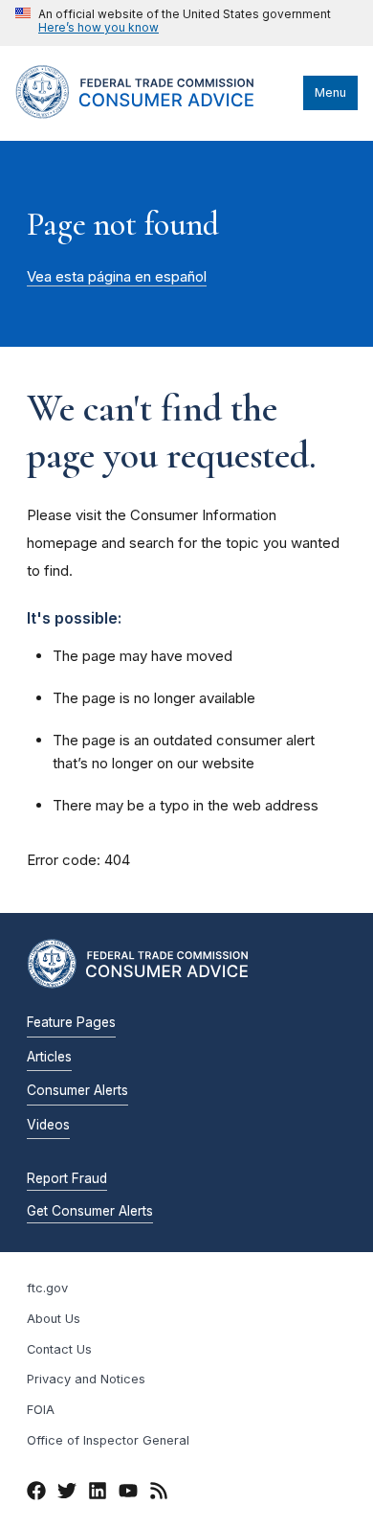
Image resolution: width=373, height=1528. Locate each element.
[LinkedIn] (97, 1493)
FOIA (41, 1410)
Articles (49, 1056)
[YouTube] (128, 1493)
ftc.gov (47, 1288)
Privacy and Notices (86, 1379)
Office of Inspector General (108, 1440)
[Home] (154, 114)
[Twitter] (67, 1493)
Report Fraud (67, 1178)
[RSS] (158, 1493)
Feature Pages (71, 1022)
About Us (53, 1318)
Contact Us (59, 1349)
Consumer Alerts (77, 1090)
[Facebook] (36, 1493)
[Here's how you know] (173, 23)
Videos (48, 1124)
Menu (330, 92)
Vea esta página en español (117, 276)
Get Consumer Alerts (90, 1211)
